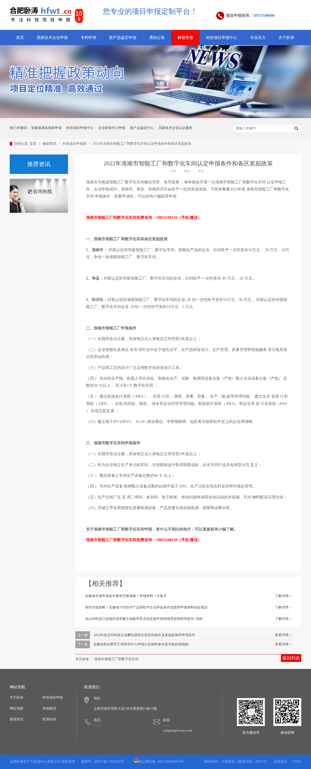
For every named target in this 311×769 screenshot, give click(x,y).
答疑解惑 (49, 708)
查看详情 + (283, 635)
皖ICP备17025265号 (109, 761)
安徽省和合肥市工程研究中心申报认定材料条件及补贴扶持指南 (141, 644)
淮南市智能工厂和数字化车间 (116, 659)
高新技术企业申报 (52, 37)
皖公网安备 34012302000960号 (161, 761)
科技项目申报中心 (221, 37)
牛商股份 (228, 761)
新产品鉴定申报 (122, 37)
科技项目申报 (53, 697)
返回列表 (291, 658)
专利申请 (88, 37)
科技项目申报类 (75, 143)
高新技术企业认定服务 (175, 128)
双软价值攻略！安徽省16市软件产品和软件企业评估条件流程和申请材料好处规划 (146, 607)
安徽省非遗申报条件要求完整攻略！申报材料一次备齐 (126, 596)
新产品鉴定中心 (142, 128)
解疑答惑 (185, 37)
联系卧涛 (49, 719)
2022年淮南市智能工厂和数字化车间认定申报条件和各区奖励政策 (142, 143)
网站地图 (16, 708)
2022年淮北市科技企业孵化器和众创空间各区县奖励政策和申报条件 (144, 635)
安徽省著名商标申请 (46, 128)
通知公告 (157, 37)
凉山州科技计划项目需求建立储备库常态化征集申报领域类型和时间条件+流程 (144, 619)
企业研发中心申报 (111, 128)
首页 (20, 37)
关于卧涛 (286, 37)
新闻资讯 (16, 719)
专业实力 (258, 37)
